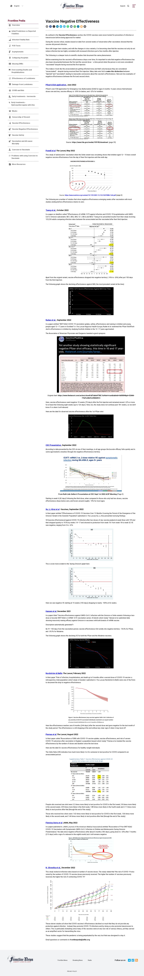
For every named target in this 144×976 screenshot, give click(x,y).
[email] (47, 26)
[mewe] (78, 26)
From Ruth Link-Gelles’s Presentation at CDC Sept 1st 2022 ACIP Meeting (87, 494)
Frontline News (62, 960)
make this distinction (114, 71)
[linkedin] (57, 26)
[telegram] (64, 26)
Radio (90, 960)
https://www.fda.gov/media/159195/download (90, 142)
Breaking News (78, 960)
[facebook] (50, 26)
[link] (72, 6)
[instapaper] (54, 26)
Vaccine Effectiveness (68, 35)
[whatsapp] (68, 26)
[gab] (74, 26)
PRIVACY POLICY (72, 971)
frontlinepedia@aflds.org (80, 940)
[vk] (71, 26)
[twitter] (61, 26)
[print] (85, 26)
